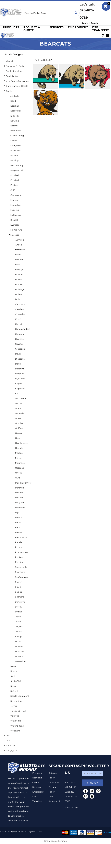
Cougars (19, 334)
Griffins (19, 428)
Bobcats (19, 274)
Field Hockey (16, 165)
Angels (18, 244)
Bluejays (19, 269)
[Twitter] (92, 791)
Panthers (19, 487)
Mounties (20, 463)
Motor (13, 666)
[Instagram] (85, 796)
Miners (18, 458)
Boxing (14, 125)
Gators (18, 403)
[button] (10, 28)
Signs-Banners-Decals (17, 86)
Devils (18, 353)
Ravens (18, 532)
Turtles (18, 631)
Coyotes (19, 344)
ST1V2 (9, 735)
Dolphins (19, 368)
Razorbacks (21, 537)
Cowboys (19, 339)
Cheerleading (17, 135)
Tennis (13, 706)
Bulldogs (19, 289)
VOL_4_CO (11, 750)
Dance (13, 140)
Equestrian (15, 150)
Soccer (13, 686)
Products (37, 773)
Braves (18, 279)
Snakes (18, 592)
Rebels (18, 542)
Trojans (19, 626)
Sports (9, 91)
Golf (12, 190)
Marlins (19, 453)
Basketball (15, 110)
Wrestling (15, 730)
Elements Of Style (15, 66)
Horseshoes (16, 205)
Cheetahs (20, 314)
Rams (18, 522)
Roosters (19, 562)
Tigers (18, 616)
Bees (17, 264)
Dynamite (20, 378)
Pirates (18, 517)
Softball (14, 691)
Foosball (14, 175)
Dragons (19, 373)
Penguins (20, 502)
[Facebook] (85, 791)
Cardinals (20, 304)
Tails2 (8, 740)
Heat (17, 438)
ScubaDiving (16, 681)
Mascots (14, 235)
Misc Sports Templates (17, 81)
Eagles (18, 383)
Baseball (14, 106)
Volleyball (15, 716)
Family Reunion (14, 71)
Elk (16, 393)
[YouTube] (92, 796)
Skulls (18, 587)
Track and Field (18, 711)
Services (36, 787)
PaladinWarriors (23, 483)
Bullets (18, 294)
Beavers (19, 259)
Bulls (17, 299)
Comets (19, 324)
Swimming (16, 701)
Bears (18, 254)
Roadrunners (21, 552)
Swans (18, 611)
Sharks (18, 582)
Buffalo (19, 284)
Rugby (13, 671)
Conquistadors (22, 329)
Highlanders (21, 443)
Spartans (19, 596)
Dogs (18, 363)
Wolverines (20, 661)
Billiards (14, 116)
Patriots (19, 497)
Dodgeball (15, 145)
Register (95, 23)
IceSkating (15, 215)
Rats (17, 527)
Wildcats (19, 651)
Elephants (20, 388)
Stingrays (20, 602)
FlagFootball (16, 170)
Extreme (14, 155)
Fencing (14, 160)
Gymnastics (16, 195)
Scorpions (20, 572)
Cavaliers (19, 309)
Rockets (19, 557)
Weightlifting (17, 726)
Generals (19, 413)
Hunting (14, 210)
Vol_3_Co (10, 745)
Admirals (19, 240)
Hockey (14, 200)
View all (9, 61)
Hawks (18, 433)
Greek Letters (12, 76)
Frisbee (14, 185)
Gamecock (20, 398)
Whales (19, 646)
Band (13, 101)
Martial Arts (16, 230)
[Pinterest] (98, 791)
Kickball (14, 220)
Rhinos (18, 547)
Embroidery (38, 791)
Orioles (18, 473)
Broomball (15, 130)
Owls (17, 477)
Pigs (17, 512)
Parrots (19, 492)
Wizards (19, 656)
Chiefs (18, 319)
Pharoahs (20, 507)
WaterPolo (15, 720)
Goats (18, 418)
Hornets (19, 448)
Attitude (14, 96)
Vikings (19, 636)
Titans (18, 621)
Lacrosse (14, 225)
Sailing (13, 676)
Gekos (18, 408)
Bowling (14, 120)
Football (14, 180)
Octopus (19, 468)
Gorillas (19, 423)
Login (85, 23)
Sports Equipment (19, 696)
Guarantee (54, 782)
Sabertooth (21, 567)
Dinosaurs (20, 359)
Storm (18, 606)
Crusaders (20, 349)
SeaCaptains (21, 577)
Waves (18, 641)
